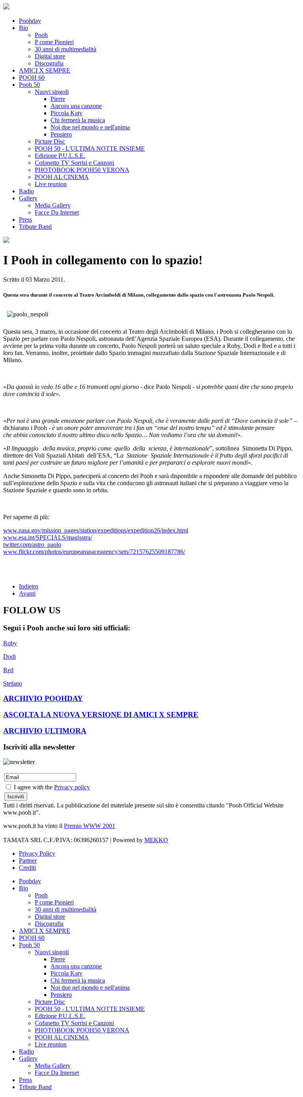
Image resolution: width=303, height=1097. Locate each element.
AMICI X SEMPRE (44, 70)
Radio (26, 191)
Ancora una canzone (76, 106)
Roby (10, 643)
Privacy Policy (37, 853)
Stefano (12, 683)
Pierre (57, 98)
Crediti (27, 867)
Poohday (30, 20)
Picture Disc (50, 141)
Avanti (27, 593)
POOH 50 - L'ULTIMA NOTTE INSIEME (90, 148)
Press (25, 219)
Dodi (9, 656)
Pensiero (61, 134)
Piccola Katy (66, 113)
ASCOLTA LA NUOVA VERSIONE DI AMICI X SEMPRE (100, 714)
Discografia (49, 63)
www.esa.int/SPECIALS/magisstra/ (47, 537)
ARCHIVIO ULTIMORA (44, 731)
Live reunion (51, 184)
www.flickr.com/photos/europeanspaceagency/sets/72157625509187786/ (94, 551)
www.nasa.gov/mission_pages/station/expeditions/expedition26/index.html (95, 530)
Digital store (50, 56)
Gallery (28, 198)
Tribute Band (35, 226)
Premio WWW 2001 (89, 825)
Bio (23, 27)
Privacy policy (72, 787)
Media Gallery (53, 205)
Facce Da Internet (57, 212)
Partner (28, 860)
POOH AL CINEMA (62, 177)
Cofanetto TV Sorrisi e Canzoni (74, 162)
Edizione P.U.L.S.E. (60, 155)
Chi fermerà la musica (77, 120)
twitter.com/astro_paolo (32, 544)
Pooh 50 (29, 84)
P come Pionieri (54, 42)
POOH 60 (32, 77)
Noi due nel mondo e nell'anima (90, 127)
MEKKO (156, 840)
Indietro (28, 586)
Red (8, 670)
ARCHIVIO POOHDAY (43, 698)
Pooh (41, 35)
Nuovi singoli (52, 91)
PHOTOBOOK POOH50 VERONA (82, 169)
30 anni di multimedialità (65, 49)
